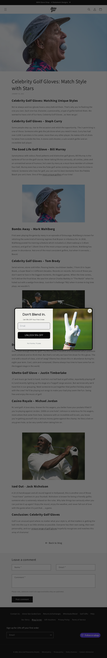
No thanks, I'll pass (34, 343)
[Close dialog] (90, 311)
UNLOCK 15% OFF (34, 335)
